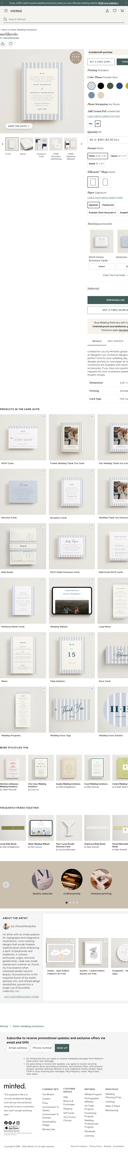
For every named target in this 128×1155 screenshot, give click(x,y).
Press (45, 1102)
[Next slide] (81, 144)
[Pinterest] (10, 1122)
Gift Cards (68, 1112)
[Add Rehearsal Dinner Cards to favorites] (44, 580)
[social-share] (2, 44)
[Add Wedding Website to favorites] (92, 580)
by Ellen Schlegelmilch (66, 786)
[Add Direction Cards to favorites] (44, 471)
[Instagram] (18, 1122)
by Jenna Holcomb (8, 789)
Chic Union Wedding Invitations (37, 785)
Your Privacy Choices (69, 1118)
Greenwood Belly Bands (94, 843)
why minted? (116, 341)
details (97, 341)
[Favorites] (114, 10)
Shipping (67, 1108)
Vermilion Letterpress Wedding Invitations (9, 785)
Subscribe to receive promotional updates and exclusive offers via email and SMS (56, 1040)
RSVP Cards (7, 463)
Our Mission (48, 1094)
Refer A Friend (113, 1105)
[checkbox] (102, 266)
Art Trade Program (89, 1107)
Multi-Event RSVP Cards (111, 572)
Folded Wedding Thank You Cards (67, 463)
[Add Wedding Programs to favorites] (44, 689)
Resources (112, 1089)
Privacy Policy (96, 1146)
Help (65, 1096)
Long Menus (105, 626)
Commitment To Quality (50, 1108)
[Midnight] (120, 86)
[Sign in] (107, 10)
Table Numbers (57, 681)
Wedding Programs (10, 735)
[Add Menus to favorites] (44, 635)
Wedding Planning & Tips (113, 1095)
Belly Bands (7, 572)
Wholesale (89, 1131)
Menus (4, 681)
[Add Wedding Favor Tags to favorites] (92, 689)
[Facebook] (6, 1122)
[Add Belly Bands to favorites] (44, 526)
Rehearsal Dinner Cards (12, 626)
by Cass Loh (33, 789)
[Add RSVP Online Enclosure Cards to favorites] (92, 526)
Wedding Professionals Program (91, 1123)
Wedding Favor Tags (60, 735)
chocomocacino (11, 38)
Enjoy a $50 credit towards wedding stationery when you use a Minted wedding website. (53, 3)
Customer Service (69, 1090)
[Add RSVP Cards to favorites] (44, 417)
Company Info (50, 1089)
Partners (89, 1089)
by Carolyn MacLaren (65, 849)
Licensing (89, 1135)
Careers (46, 1098)
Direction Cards (9, 517)
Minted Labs (48, 1129)
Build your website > (108, 3)
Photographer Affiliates (91, 1100)
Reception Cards (58, 518)
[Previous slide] (2, 144)
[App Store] (19, 1127)
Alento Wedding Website (39, 843)
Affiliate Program (93, 1094)
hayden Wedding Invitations (68, 783)
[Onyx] (101, 86)
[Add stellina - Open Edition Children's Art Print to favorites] (73, 941)
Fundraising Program (90, 1114)
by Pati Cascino (35, 846)
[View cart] (122, 10)
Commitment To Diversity (50, 1116)
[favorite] (10, 44)
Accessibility (118, 1146)
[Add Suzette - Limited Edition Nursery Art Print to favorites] (106, 941)
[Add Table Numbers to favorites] (92, 635)
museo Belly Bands (8, 843)
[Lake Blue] (92, 95)
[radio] (90, 123)
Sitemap (107, 1146)
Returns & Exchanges (68, 1102)
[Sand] (101, 95)
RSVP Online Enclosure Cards (65, 572)
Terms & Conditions (79, 1146)
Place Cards (105, 681)
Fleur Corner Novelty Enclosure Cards (65, 845)
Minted (4, 1026)
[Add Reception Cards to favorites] (92, 471)
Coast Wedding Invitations (96, 783)
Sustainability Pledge (49, 1123)
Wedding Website (59, 626)
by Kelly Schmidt (91, 786)
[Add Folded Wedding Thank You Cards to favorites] (92, 417)
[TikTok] (14, 1122)
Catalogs (110, 1101)
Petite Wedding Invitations (28, 1026)
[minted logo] (16, 10)
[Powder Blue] (92, 86)
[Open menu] (6, 10)
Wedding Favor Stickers (111, 735)
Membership (112, 1110)
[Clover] (110, 86)
